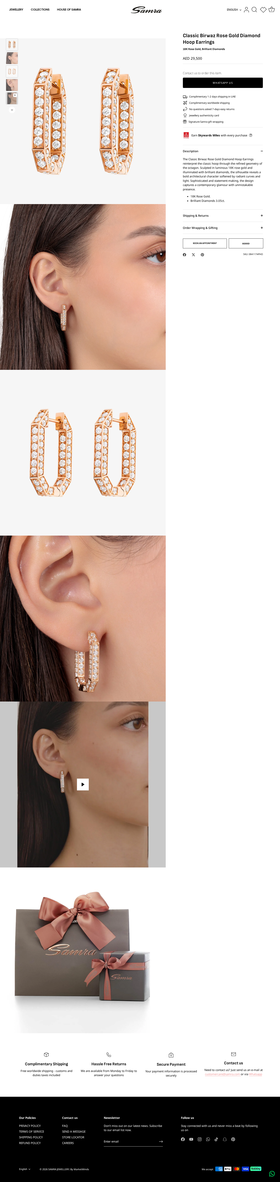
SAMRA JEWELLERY (58, 1169)
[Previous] (12, 33)
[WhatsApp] (208, 1139)
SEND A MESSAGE (74, 1131)
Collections (40, 9)
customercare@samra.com (223, 1074)
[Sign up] (161, 1141)
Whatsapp (255, 1074)
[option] (12, 45)
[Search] (254, 10)
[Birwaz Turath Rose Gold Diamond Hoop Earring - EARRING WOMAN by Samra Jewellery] (12, 45)
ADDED (246, 243)
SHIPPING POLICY (31, 1137)
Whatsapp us (223, 82)
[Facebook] (183, 1139)
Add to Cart (208, 77)
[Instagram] (200, 1139)
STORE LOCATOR (73, 1137)
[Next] (12, 110)
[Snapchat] (225, 1139)
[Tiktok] (216, 1139)
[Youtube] (191, 1139)
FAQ (65, 1126)
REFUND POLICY (30, 1143)
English (232, 9)
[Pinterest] (233, 1139)
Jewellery (16, 9)
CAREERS (68, 1143)
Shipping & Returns (196, 215)
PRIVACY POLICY (30, 1126)
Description (190, 151)
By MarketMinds (79, 1169)
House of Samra (69, 9)
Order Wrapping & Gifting (200, 228)
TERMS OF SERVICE (31, 1131)
